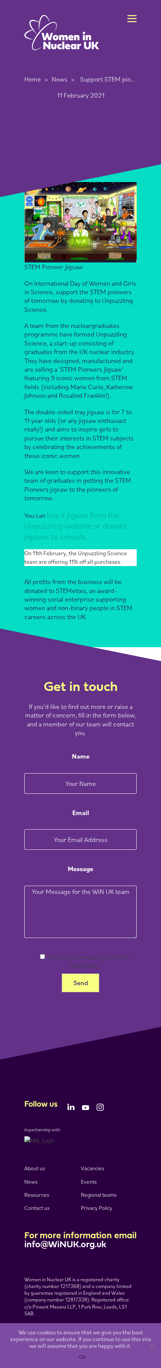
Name (80, 756)
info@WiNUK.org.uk (65, 1245)
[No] (151, 1345)
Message (80, 868)
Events (89, 1181)
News (59, 79)
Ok (82, 1357)
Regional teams (98, 1194)
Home (32, 79)
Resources (36, 1194)
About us (34, 1168)
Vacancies (92, 1168)
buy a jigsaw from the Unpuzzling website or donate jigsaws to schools (75, 525)
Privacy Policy (96, 1207)
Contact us (36, 1207)
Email (80, 812)
